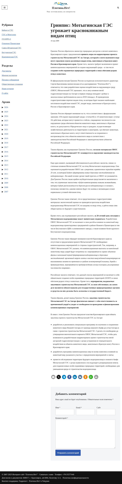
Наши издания (8, 88)
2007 (6, 191)
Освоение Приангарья (11, 43)
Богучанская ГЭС (9, 52)
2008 (6, 187)
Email (79, 407)
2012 (6, 169)
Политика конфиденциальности (76, 477)
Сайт (99, 407)
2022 (6, 125)
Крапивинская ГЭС (10, 56)
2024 (6, 116)
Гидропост (23, 481)
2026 (6, 107)
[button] (53, 377)
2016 (6, 151)
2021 (6, 129)
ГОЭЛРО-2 (6, 39)
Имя (57, 407)
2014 (6, 160)
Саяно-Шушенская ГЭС (11, 47)
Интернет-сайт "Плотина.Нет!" (25, 474)
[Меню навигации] (4, 7)
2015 (6, 156)
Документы (6, 71)
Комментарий (61, 418)
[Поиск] (118, 7)
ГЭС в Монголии (9, 34)
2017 (6, 147)
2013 (6, 165)
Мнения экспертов (9, 75)
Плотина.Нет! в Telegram (39, 481)
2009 (6, 182)
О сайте (5, 93)
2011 (6, 173)
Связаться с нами (46, 474)
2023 (6, 120)
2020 (6, 134)
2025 (6, 111)
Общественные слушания (12, 84)
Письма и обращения (10, 79)
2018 (6, 142)
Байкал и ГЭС (7, 30)
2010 (6, 178)
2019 (6, 138)
